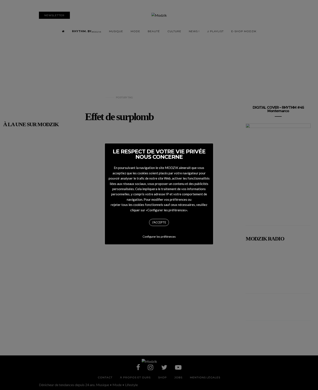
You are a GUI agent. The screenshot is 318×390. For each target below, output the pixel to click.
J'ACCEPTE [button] (159, 222)
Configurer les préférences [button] (159, 236)
